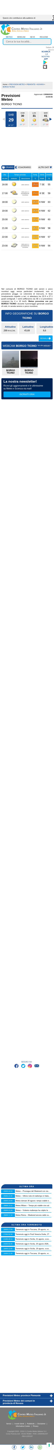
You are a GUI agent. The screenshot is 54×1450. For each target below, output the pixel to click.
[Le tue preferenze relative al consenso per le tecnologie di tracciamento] (49, 1445)
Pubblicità (30, 1424)
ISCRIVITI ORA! (27, 394)
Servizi (8, 1424)
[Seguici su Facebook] (16, 1066)
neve (32, 37)
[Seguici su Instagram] (30, 1066)
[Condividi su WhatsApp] (39, 1447)
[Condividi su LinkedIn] (31, 1447)
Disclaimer (41, 1424)
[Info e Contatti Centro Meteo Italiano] (36, 1066)
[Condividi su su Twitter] (22, 1447)
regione (44, 37)
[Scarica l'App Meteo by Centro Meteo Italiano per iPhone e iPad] (45, 67)
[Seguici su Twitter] (23, 1066)
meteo (9, 37)
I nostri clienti (19, 1424)
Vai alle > (44, 345)
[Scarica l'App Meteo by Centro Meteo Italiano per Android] (45, 62)
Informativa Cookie (23, 1426)
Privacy (35, 1426)
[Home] (21, 34)
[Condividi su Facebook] (14, 1447)
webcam (21, 37)
